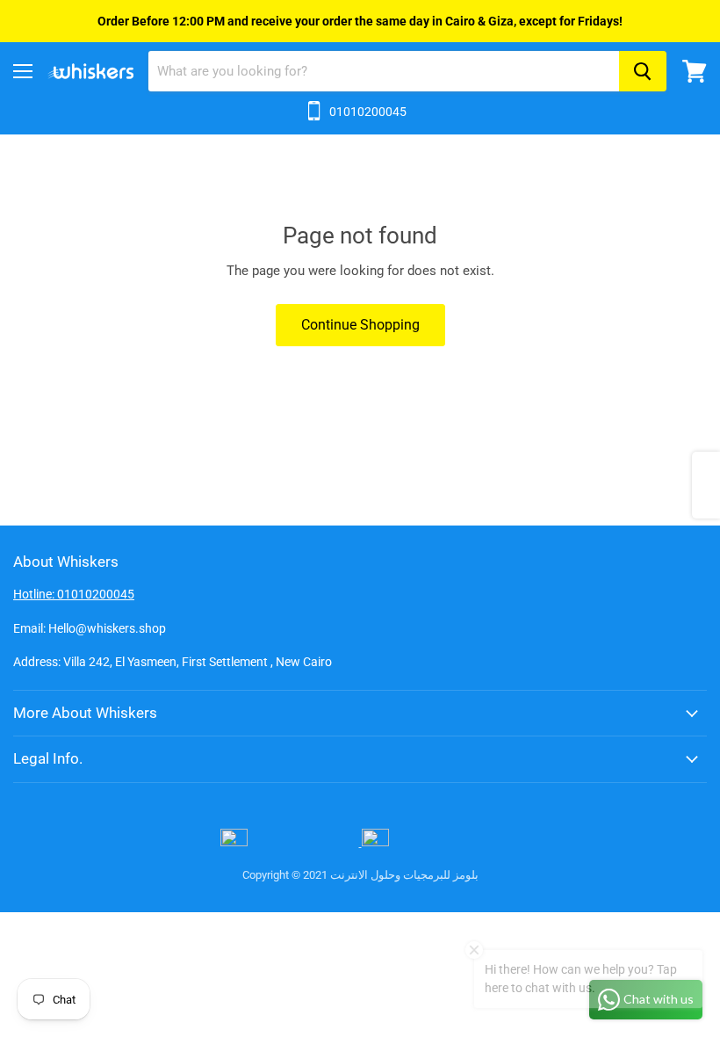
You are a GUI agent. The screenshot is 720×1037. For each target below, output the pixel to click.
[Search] (642, 71)
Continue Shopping (360, 324)
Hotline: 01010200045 (73, 594)
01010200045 (368, 112)
